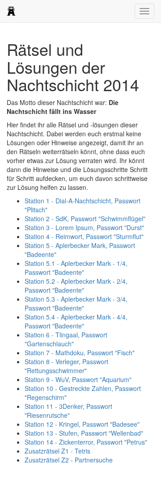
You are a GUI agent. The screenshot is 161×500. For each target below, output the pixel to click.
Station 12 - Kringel (82, 424)
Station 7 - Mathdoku (80, 352)
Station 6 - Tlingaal (66, 339)
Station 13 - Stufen (84, 433)
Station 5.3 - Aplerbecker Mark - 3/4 (76, 303)
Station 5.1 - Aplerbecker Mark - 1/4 (76, 268)
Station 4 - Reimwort (84, 236)
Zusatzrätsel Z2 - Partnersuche (69, 459)
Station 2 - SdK (85, 218)
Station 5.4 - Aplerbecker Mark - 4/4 (76, 321)
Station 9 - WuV (78, 379)
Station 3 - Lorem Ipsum (84, 227)
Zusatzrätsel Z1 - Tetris (57, 450)
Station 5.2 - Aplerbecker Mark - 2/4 (76, 285)
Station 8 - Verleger (66, 366)
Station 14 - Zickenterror (86, 441)
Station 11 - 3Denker (68, 411)
